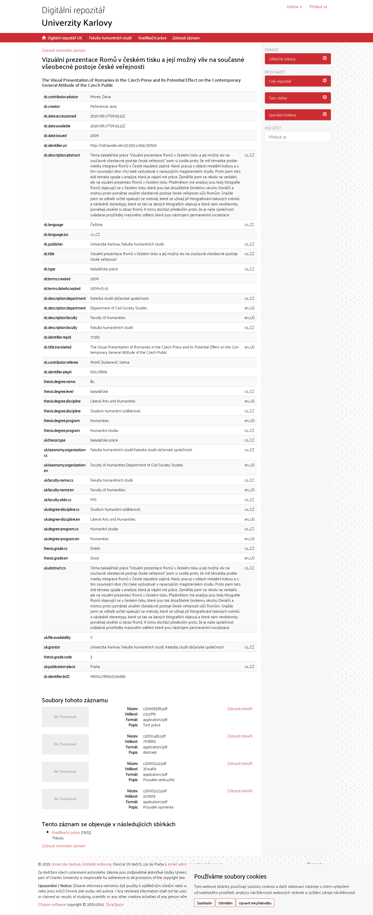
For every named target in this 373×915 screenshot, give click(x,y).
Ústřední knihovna (96, 863)
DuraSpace (115, 904)
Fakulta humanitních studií (110, 37)
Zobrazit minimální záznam (64, 50)
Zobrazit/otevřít (239, 708)
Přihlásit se (277, 136)
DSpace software (52, 904)
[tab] (298, 58)
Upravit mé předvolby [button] (255, 903)
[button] (294, 6)
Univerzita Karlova (66, 863)
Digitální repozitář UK (65, 37)
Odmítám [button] (225, 903)
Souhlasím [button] (204, 903)
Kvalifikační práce (152, 37)
